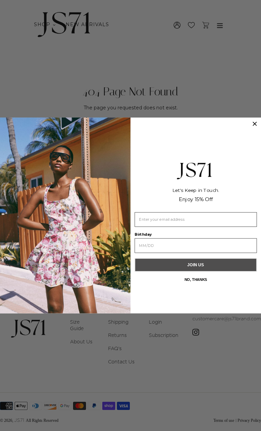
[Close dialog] (254, 124)
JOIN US (195, 265)
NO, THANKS (196, 279)
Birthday (143, 234)
